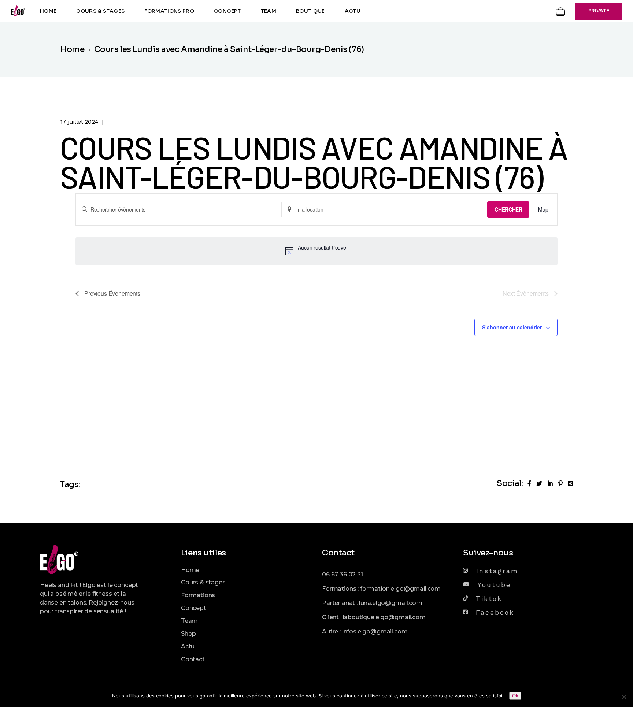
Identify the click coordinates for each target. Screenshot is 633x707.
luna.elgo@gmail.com (390, 602)
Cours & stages (203, 582)
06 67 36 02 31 (342, 574)
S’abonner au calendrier (512, 327)
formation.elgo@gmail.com (400, 588)
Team (189, 620)
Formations (198, 595)
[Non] (624, 696)
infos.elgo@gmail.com (375, 631)
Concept (193, 608)
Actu (188, 646)
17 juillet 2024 (79, 121)
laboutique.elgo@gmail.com (384, 617)
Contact (193, 659)
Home (190, 569)
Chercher (508, 209)
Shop (188, 633)
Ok (515, 696)
